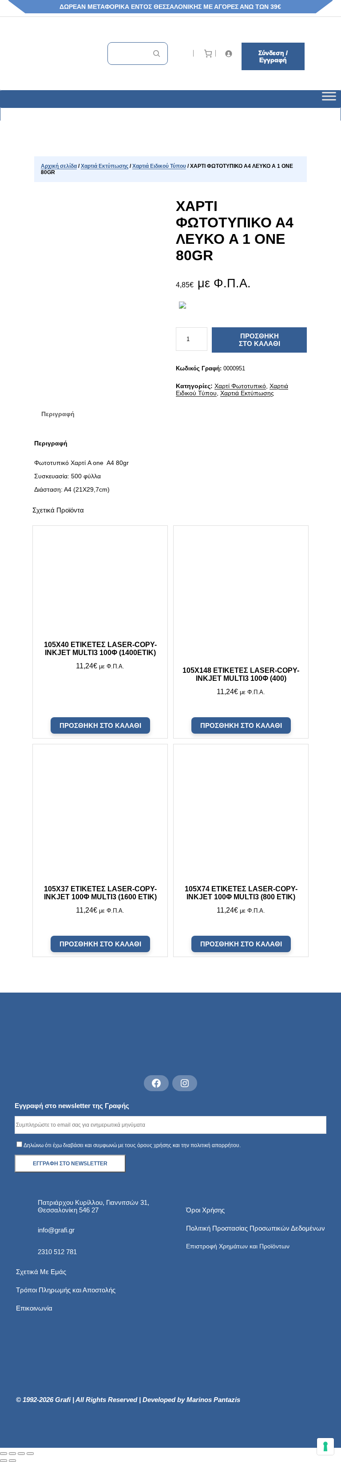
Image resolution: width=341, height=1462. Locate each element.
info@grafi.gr (56, 1230)
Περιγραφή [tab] (58, 413)
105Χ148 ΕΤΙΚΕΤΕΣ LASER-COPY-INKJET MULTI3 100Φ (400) (240, 674)
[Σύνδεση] (229, 53)
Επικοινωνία (34, 1308)
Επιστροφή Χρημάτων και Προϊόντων (237, 1246)
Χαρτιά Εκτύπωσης (104, 166)
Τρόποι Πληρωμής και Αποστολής (65, 1290)
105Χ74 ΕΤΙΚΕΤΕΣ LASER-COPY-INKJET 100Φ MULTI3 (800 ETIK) (240, 893)
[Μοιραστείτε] (21, 1453)
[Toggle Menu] (329, 99)
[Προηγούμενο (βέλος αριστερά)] (3, 1460)
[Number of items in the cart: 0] (208, 54)
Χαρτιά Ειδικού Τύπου (159, 166)
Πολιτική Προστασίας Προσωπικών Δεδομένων (255, 1228)
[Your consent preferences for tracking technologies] (325, 1446)
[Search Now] (156, 53)
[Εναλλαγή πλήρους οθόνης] (12, 1453)
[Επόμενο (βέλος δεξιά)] (12, 1460)
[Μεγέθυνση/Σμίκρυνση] (3, 1453)
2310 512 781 (57, 1251)
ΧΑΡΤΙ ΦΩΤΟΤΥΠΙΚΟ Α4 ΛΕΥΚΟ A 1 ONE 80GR (234, 230)
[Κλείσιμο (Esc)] (30, 1453)
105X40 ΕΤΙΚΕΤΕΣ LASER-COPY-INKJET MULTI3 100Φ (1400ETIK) (100, 648)
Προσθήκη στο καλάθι (259, 339)
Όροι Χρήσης (205, 1210)
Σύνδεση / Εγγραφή (273, 56)
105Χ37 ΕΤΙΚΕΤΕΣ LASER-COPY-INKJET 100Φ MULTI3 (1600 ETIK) (100, 893)
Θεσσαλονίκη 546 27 (68, 1210)
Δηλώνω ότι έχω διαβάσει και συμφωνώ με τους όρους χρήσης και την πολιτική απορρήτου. (132, 1145)
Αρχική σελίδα (59, 166)
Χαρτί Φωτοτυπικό (240, 385)
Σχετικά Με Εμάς (41, 1271)
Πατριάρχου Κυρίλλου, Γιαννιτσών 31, (93, 1202)
